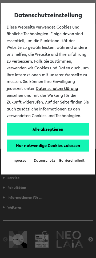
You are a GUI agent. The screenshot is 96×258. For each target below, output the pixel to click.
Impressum (20, 160)
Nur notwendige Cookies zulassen (48, 145)
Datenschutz (44, 160)
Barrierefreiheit (72, 160)
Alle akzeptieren (48, 129)
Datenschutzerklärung (57, 88)
